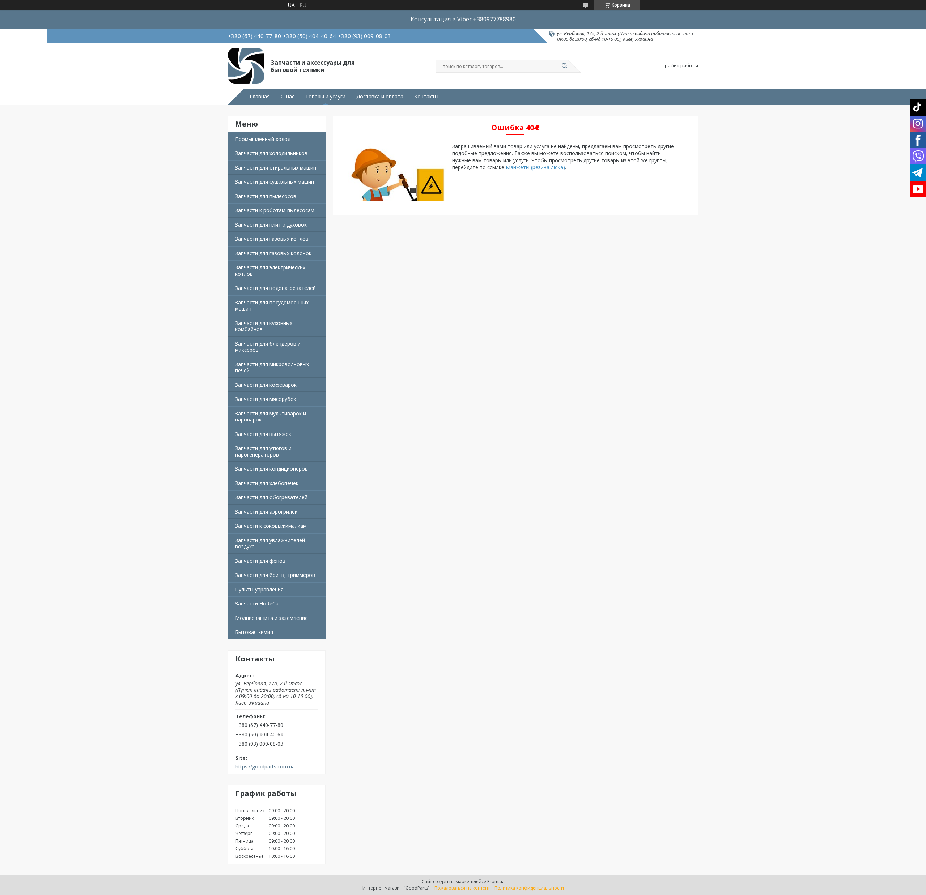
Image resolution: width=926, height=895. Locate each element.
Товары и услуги (325, 96)
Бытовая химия (254, 632)
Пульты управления (259, 589)
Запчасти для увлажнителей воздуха (270, 543)
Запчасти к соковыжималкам (271, 525)
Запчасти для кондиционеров (271, 468)
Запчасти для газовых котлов (272, 238)
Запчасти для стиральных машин (275, 167)
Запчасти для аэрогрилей (266, 511)
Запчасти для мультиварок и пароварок (270, 416)
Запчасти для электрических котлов (270, 270)
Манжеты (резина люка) (535, 167)
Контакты (426, 96)
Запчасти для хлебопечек (266, 483)
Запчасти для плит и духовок (271, 224)
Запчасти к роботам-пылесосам (274, 210)
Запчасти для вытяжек (263, 434)
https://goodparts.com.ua (265, 766)
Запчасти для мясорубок (265, 398)
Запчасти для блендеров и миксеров (268, 347)
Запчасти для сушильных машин (274, 181)
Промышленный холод (262, 139)
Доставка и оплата (379, 96)
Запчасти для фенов (260, 560)
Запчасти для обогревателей (271, 497)
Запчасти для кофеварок (266, 384)
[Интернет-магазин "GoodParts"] (246, 66)
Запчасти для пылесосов (265, 196)
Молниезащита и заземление (271, 617)
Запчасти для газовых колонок (273, 253)
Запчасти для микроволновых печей (272, 367)
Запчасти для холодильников (271, 153)
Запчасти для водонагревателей (275, 287)
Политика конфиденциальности (529, 888)
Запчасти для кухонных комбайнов (263, 326)
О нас (287, 96)
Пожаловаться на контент (462, 888)
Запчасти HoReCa (257, 603)
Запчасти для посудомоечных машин (272, 305)
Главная (260, 96)
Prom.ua (496, 881)
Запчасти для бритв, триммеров (275, 574)
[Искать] (564, 66)
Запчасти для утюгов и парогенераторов (263, 451)
